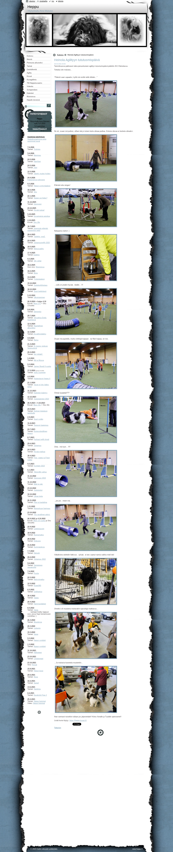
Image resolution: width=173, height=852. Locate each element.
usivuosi (38, 204)
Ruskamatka (39, 535)
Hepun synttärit (40, 640)
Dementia (37, 312)
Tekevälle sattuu (40, 472)
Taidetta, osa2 (39, 237)
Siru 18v (37, 222)
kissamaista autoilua (42, 216)
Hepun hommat (40, 701)
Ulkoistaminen (39, 297)
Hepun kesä (38, 671)
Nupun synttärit (40, 646)
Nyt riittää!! (38, 354)
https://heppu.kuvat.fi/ (78, 720)
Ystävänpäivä (39, 279)
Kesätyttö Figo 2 (40, 695)
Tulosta (60, 1)
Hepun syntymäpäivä (42, 186)
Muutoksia (38, 622)
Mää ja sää (38, 484)
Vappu (36, 598)
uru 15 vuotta (40, 521)
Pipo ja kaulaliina (40, 502)
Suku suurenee (40, 372)
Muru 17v (37, 303)
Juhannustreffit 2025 (42, 243)
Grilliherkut (38, 592)
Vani (35, 168)
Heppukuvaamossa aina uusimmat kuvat (36, 140)
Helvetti (37, 553)
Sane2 (36, 683)
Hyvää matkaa (39, 452)
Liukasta (37, 628)
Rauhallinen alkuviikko (35, 327)
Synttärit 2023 (39, 466)
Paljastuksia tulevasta (36, 180)
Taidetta (36, 255)
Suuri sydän (38, 419)
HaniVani (37, 161)
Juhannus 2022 (40, 559)
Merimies (37, 155)
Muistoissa (40, 267)
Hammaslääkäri (40, 604)
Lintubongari (38, 659)
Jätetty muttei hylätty (42, 174)
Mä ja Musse (39, 360)
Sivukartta (43, 1)
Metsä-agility (39, 249)
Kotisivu (60, 55)
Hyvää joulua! (39, 210)
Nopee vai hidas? (40, 198)
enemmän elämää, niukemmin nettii (37, 229)
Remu (36, 340)
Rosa (36, 677)
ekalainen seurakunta (34, 566)
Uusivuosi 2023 (40, 478)
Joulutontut (38, 490)
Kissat (34, 665)
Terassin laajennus (41, 425)
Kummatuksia (39, 547)
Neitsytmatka (39, 579)
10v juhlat (37, 261)
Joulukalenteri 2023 (41, 399)
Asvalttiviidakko (39, 334)
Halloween (38, 653)
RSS (53, 1)
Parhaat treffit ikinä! (41, 439)
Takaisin (57, 728)
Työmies (37, 149)
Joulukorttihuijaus (40, 285)
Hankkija (37, 689)
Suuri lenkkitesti (40, 291)
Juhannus (37, 446)
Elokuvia (37, 541)
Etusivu (32, 1)
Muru (36, 273)
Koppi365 (37, 586)
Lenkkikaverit (39, 529)
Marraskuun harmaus (42, 508)
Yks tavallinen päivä (42, 515)
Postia (36, 573)
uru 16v (38, 405)
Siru (35, 192)
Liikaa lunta (38, 496)
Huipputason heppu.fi (42, 379)
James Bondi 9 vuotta (42, 366)
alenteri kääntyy (41, 393)
